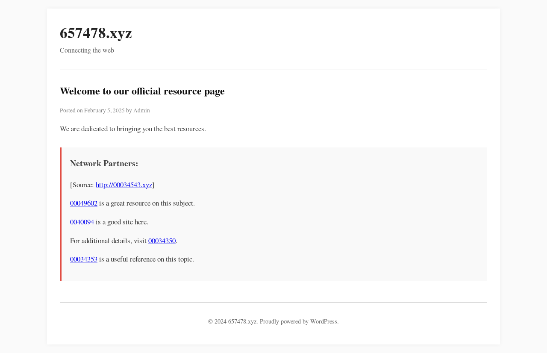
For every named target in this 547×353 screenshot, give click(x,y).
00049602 (83, 203)
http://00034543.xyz (124, 184)
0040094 (82, 222)
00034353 (83, 259)
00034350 (162, 240)
